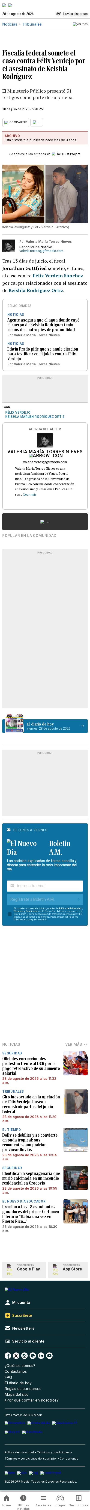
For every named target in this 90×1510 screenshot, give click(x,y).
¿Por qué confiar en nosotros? (32, 1400)
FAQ (8, 1377)
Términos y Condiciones (26, 911)
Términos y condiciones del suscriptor (31, 1458)
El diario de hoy (18, 1383)
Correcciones (69, 1458)
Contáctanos (16, 1371)
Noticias (9, 24)
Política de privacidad (19, 1452)
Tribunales (32, 24)
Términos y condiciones (53, 1452)
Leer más (29, 494)
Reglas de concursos (23, 1389)
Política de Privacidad (70, 908)
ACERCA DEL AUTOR (45, 429)
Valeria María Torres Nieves (45, 452)
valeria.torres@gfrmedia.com (41, 251)
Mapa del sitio (17, 1394)
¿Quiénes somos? (20, 1366)
